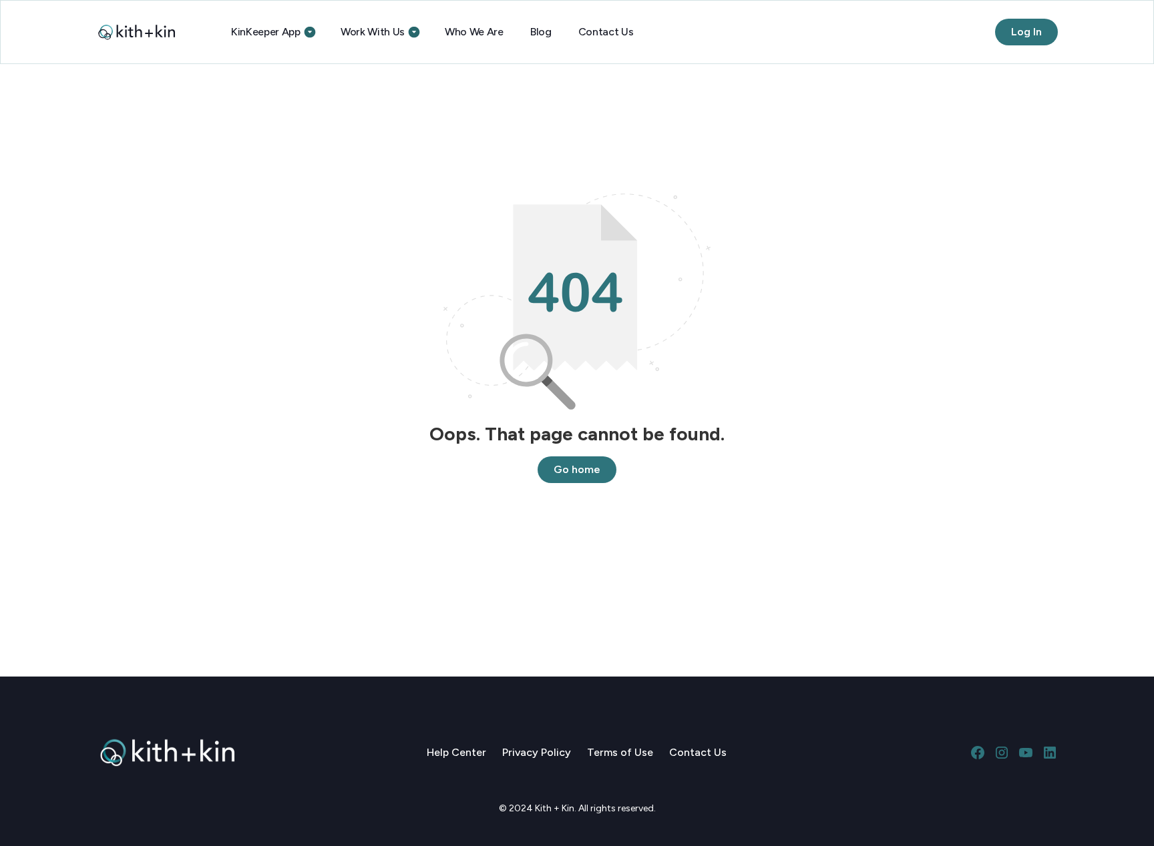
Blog (541, 31)
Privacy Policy (536, 752)
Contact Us (606, 31)
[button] (272, 32)
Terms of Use (620, 752)
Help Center (456, 752)
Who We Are (474, 31)
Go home (577, 469)
